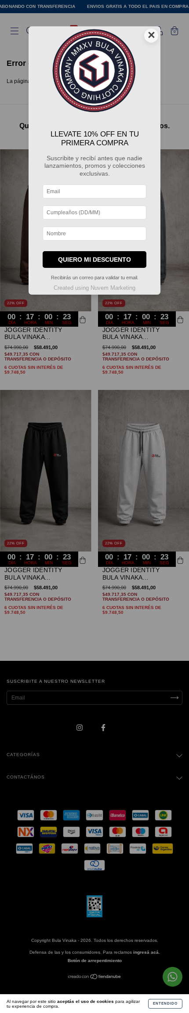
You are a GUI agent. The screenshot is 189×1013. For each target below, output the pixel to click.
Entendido (165, 1004)
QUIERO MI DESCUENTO (94, 259)
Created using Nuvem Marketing (94, 288)
